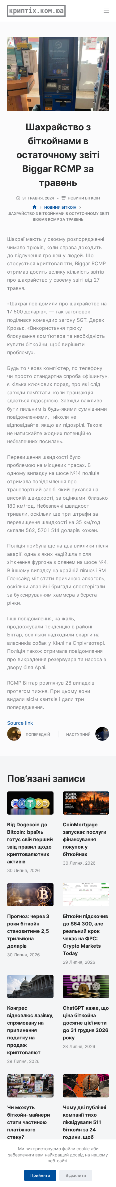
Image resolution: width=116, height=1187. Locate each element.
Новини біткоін (84, 198)
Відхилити (76, 1175)
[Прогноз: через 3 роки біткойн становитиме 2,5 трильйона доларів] (30, 894)
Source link (20, 723)
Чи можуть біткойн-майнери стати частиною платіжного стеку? (28, 1122)
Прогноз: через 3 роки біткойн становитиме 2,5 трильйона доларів (28, 931)
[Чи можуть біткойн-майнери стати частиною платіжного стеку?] (30, 1085)
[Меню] (106, 11)
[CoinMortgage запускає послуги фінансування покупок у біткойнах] (86, 803)
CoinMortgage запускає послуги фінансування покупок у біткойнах (84, 839)
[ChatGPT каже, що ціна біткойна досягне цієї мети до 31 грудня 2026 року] (86, 986)
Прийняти (40, 1175)
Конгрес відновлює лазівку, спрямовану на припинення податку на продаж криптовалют (30, 1030)
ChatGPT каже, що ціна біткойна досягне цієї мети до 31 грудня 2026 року (86, 1023)
